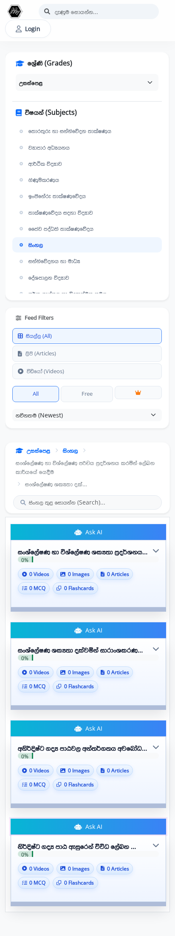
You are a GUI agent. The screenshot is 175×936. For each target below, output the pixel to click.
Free (87, 393)
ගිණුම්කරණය (43, 180)
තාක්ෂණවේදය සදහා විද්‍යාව (60, 212)
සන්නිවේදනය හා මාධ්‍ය (54, 261)
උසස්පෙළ (38, 450)
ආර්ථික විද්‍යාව (45, 163)
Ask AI (93, 532)
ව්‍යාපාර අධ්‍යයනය (49, 147)
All (36, 393)
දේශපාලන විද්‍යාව (48, 277)
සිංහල (35, 245)
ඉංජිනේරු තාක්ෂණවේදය (57, 196)
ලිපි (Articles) (40, 353)
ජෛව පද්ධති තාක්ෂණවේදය (60, 229)
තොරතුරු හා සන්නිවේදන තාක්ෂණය (69, 131)
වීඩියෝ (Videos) (45, 371)
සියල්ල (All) (39, 336)
